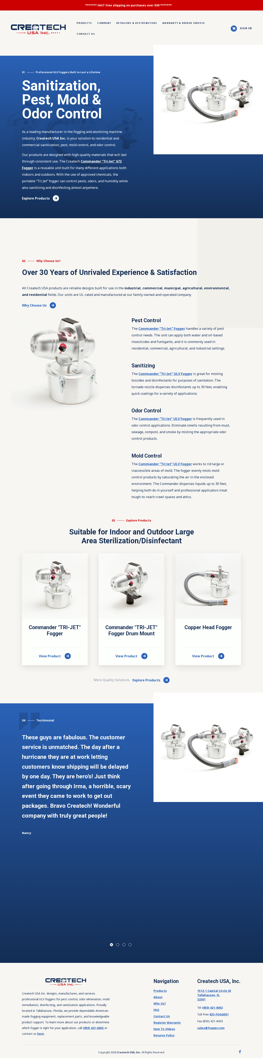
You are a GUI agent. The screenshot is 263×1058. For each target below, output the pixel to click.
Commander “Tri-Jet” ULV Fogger (165, 374)
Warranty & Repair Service (183, 22)
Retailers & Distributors (136, 22)
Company (104, 22)
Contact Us (86, 33)
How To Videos (164, 1029)
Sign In (246, 28)
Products (84, 22)
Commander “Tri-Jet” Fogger (161, 328)
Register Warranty (167, 1023)
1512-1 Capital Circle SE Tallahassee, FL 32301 (214, 995)
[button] (111, 944)
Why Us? (159, 1003)
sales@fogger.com (211, 1028)
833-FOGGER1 (219, 1014)
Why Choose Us (34, 305)
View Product (50, 656)
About (158, 997)
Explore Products (36, 198)
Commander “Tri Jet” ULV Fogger (165, 419)
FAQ (156, 1010)
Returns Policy (164, 1035)
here (40, 1034)
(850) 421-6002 (93, 1028)
